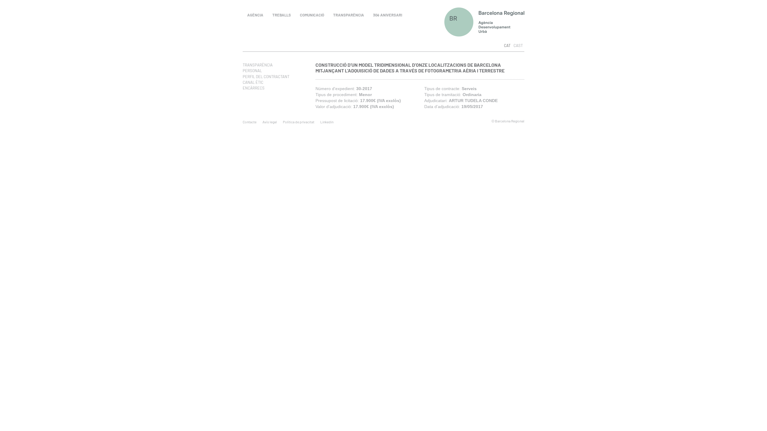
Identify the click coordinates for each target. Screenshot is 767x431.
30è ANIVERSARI (387, 15)
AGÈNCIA (255, 15)
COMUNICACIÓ (312, 15)
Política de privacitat (298, 122)
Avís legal (269, 122)
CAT (507, 45)
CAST (518, 45)
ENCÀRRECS (254, 88)
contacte (249, 122)
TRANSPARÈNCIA (348, 15)
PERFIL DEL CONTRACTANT (266, 76)
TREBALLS (281, 15)
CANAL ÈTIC (253, 82)
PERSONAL (252, 70)
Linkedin (326, 122)
